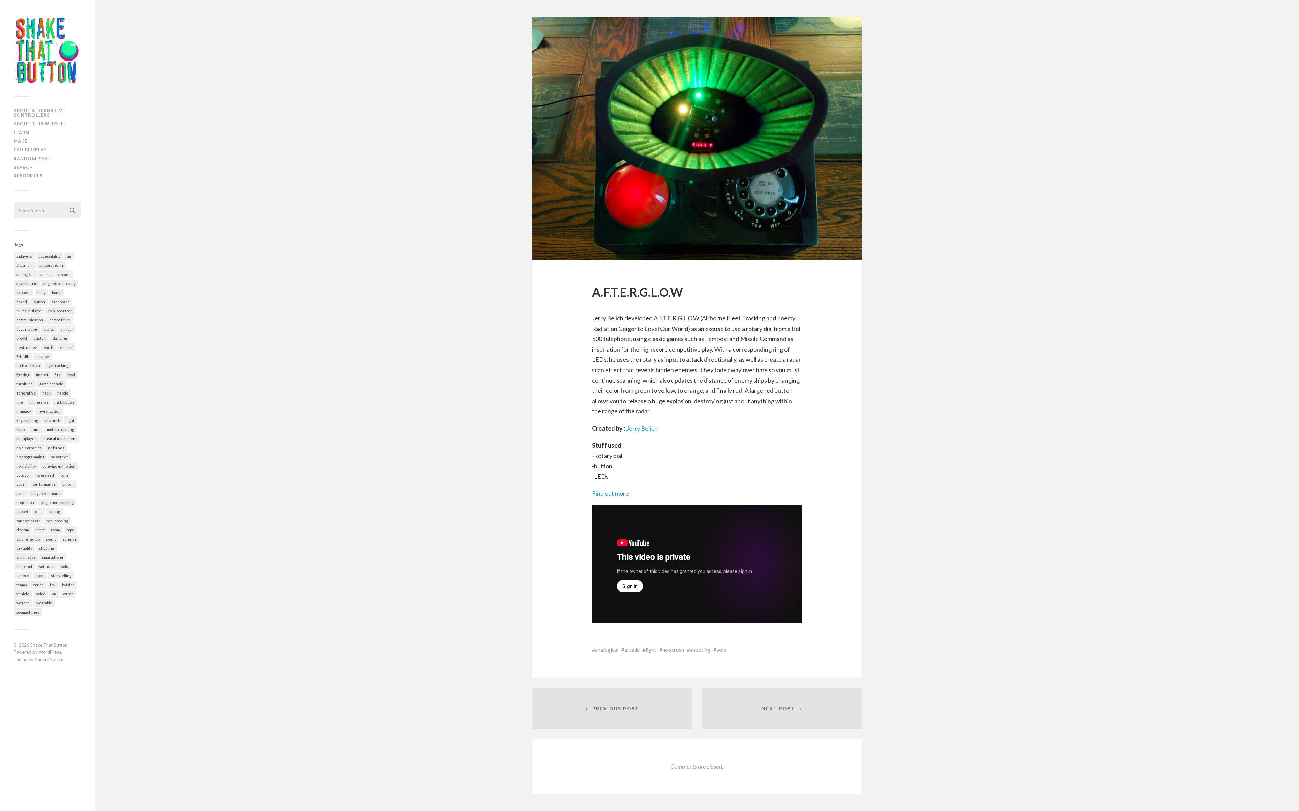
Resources (28, 175)
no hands (56, 448)
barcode (23, 292)
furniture (24, 384)
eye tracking (57, 365)
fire (58, 375)
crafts (49, 329)
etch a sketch (28, 365)
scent (51, 539)
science (70, 539)
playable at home (46, 493)
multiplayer (26, 438)
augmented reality (59, 283)
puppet (22, 511)
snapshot (24, 566)
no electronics (29, 448)
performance (44, 484)
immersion (38, 402)
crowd (21, 338)
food (71, 375)
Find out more (610, 493)
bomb (56, 292)
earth (48, 347)
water (68, 594)
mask (20, 429)
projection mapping (57, 502)
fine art (42, 375)
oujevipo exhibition (58, 466)
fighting (22, 375)
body (41, 292)
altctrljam (24, 265)
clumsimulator (28, 311)
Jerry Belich (641, 428)
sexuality (24, 548)
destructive (26, 347)
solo (64, 566)
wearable (44, 603)
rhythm (22, 530)
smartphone (52, 557)
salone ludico (28, 539)
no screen (60, 457)
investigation (49, 411)
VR (54, 594)
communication (29, 320)
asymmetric (26, 283)
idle (19, 402)
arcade (64, 274)
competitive (59, 320)
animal (46, 274)
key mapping (27, 420)
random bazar (28, 521)
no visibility (26, 466)
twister (68, 584)
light (70, 420)
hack (46, 393)
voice (40, 594)
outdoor (23, 475)
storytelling (61, 575)
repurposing (57, 521)
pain (64, 475)
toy (52, 584)
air (69, 256)
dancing (60, 338)
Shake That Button (48, 645)
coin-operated (60, 311)
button (39, 302)
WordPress (50, 652)
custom (39, 338)
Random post (32, 158)
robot (40, 530)
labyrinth (52, 420)
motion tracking (60, 429)
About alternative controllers (39, 113)
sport (40, 575)
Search (23, 167)
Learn (21, 132)
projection (25, 502)
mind (36, 429)
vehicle (22, 594)
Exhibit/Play (30, 149)
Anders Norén (48, 659)
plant (20, 493)
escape (42, 356)
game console (51, 384)
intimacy (23, 411)
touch (38, 584)
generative (26, 393)
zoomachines (27, 612)
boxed (21, 302)
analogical (25, 274)
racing (54, 511)
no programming (30, 457)
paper (21, 484)
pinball (68, 484)
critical (67, 329)
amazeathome (51, 265)
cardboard (60, 302)
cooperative (26, 329)
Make (20, 141)
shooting (46, 548)
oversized (45, 475)
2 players (24, 256)
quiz (38, 511)
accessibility (50, 256)
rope (70, 530)
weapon (23, 603)
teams (21, 584)
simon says (26, 557)
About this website (40, 123)
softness (46, 566)
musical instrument (60, 438)
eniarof (66, 347)
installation (64, 402)
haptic (62, 393)
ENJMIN (23, 356)
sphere (22, 575)
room (55, 530)
